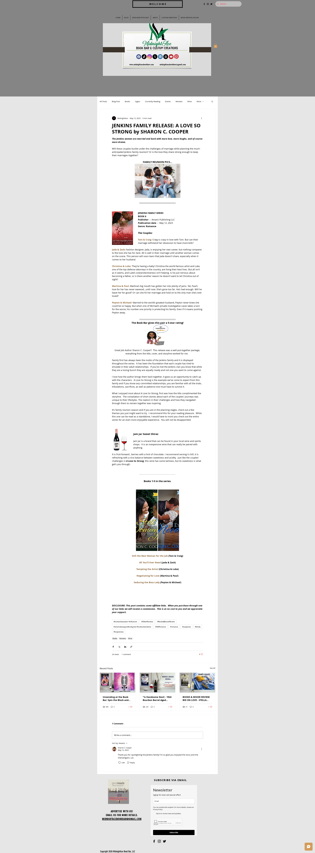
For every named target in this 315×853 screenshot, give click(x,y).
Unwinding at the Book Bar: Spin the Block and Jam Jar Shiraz (115, 699)
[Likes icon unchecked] (119, 762)
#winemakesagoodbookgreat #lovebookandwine (132, 627)
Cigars (137, 101)
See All (212, 668)
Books (127, 101)
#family (197, 627)
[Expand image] (147, 520)
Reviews (179, 101)
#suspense (186, 627)
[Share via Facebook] (113, 647)
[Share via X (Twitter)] (119, 647)
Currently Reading (152, 101)
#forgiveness (119, 632)
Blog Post (116, 101)
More (199, 101)
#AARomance (160, 627)
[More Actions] (201, 749)
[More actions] (201, 118)
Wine (189, 101)
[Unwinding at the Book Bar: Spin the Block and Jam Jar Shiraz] (117, 683)
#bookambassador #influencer (125, 622)
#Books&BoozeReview (166, 622)
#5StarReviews (147, 622)
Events (168, 101)
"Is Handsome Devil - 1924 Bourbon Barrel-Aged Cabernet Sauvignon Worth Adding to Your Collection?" (157, 699)
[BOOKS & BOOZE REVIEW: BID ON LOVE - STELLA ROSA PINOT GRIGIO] (197, 683)
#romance (174, 627)
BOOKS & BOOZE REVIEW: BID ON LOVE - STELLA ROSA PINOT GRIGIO (196, 699)
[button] (215, 45)
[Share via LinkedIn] (125, 647)
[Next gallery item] (176, 520)
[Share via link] (131, 647)
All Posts (103, 101)
